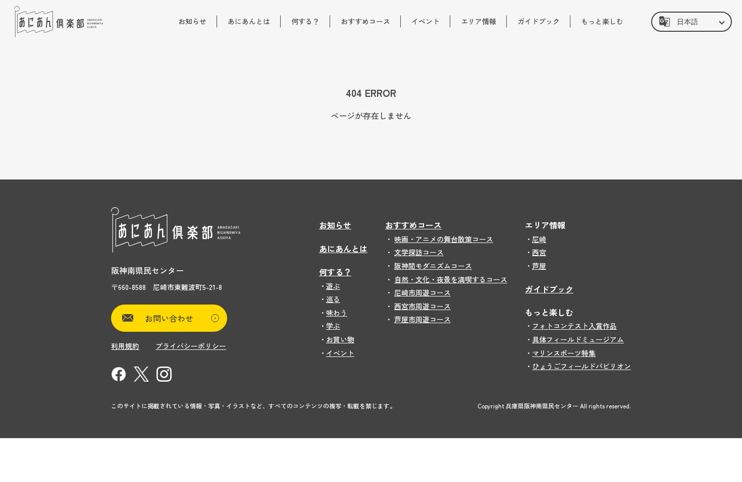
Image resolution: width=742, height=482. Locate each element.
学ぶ (333, 326)
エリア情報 (478, 21)
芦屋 (539, 266)
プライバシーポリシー (190, 346)
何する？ (305, 21)
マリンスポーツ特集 (564, 353)
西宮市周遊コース (422, 306)
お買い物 (340, 339)
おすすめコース (365, 21)
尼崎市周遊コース (422, 292)
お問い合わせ (169, 318)
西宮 (539, 252)
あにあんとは (249, 21)
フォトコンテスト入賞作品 (574, 326)
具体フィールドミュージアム (578, 339)
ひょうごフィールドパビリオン (581, 366)
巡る (333, 299)
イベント (425, 21)
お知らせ (192, 21)
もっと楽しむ (602, 21)
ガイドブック (538, 21)
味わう (336, 313)
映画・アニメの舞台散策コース (443, 239)
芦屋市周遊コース (422, 319)
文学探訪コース (419, 252)
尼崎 (539, 239)
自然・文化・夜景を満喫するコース (450, 279)
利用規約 (125, 346)
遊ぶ (333, 286)
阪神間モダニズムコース (433, 266)
